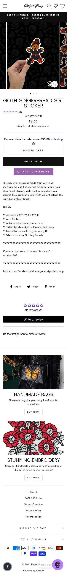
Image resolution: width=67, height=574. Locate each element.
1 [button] (31, 94)
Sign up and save (33, 528)
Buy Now (33, 412)
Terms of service (33, 504)
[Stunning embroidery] (33, 438)
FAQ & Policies (33, 498)
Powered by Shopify (33, 570)
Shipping (21, 126)
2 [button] (34, 94)
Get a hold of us (34, 539)
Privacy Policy (34, 510)
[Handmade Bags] (33, 372)
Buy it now (33, 161)
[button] (7, 566)
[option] (33, 17)
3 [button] (37, 94)
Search (33, 492)
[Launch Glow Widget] (57, 564)
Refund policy (33, 516)
